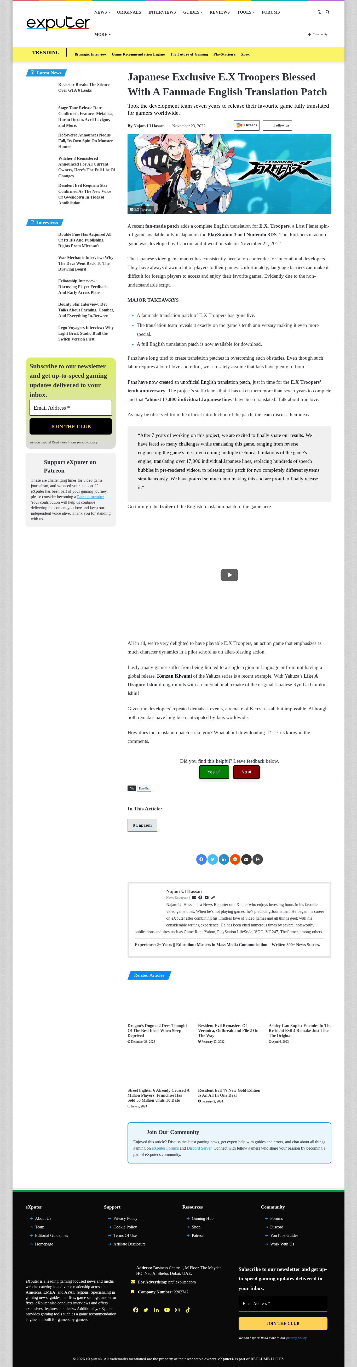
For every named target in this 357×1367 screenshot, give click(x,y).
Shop (196, 1227)
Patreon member (90, 497)
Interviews (162, 12)
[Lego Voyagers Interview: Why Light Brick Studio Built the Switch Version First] (40, 334)
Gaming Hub (203, 1218)
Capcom (143, 825)
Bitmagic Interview (91, 54)
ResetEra (144, 788)
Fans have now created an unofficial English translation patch (189, 382)
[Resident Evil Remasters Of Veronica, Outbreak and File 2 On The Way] (229, 1002)
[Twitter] (213, 859)
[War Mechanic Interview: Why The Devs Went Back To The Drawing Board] (40, 265)
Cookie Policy (125, 1227)
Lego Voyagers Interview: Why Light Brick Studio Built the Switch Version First (86, 333)
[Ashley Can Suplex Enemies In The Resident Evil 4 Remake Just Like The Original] (300, 1002)
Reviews (220, 12)
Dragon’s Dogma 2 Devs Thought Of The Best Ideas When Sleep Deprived (157, 1030)
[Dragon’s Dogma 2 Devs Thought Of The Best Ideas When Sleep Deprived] (159, 1002)
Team (39, 1227)
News (100, 12)
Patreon (198, 1235)
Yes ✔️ (214, 772)
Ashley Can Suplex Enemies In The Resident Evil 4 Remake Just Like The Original (300, 1030)
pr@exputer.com (182, 1282)
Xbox (245, 54)
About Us (43, 1218)
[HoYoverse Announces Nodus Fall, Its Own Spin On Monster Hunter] (40, 142)
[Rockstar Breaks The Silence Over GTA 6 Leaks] (40, 91)
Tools (244, 12)
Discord (276, 1227)
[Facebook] (201, 859)
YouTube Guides (284, 1235)
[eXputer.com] (58, 23)
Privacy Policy (125, 1218)
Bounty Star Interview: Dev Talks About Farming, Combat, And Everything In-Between (86, 310)
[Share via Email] (246, 859)
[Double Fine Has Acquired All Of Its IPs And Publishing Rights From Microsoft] (40, 241)
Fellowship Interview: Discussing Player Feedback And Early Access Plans (83, 287)
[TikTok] (188, 1310)
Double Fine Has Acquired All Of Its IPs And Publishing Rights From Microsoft (84, 240)
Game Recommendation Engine (138, 54)
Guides (191, 12)
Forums (271, 12)
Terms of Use (125, 1235)
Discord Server (199, 1148)
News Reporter (177, 897)
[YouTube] (167, 1310)
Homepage (44, 1244)
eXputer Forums (165, 1148)
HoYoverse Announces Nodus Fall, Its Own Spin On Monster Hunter (85, 141)
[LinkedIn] (224, 859)
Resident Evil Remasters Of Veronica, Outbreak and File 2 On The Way (228, 1030)
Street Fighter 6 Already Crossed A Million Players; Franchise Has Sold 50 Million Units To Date (158, 1095)
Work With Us (282, 1244)
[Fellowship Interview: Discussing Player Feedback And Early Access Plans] (40, 288)
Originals (129, 12)
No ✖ (246, 772)
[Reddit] (235, 859)
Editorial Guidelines (51, 1235)
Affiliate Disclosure (129, 1244)
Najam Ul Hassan (146, 126)
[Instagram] (178, 1310)
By (131, 126)
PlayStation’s (225, 54)
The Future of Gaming (189, 54)
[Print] (257, 859)
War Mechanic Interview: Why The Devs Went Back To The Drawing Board (85, 263)
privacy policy (87, 442)
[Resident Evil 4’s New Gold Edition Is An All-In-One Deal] (229, 1067)
